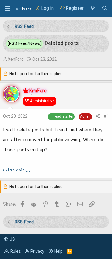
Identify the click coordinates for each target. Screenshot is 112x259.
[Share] (98, 116)
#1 (106, 116)
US (11, 239)
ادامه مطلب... (16, 170)
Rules (15, 251)
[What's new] (93, 8)
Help (58, 251)
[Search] (105, 8)
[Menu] (7, 8)
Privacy (37, 251)
